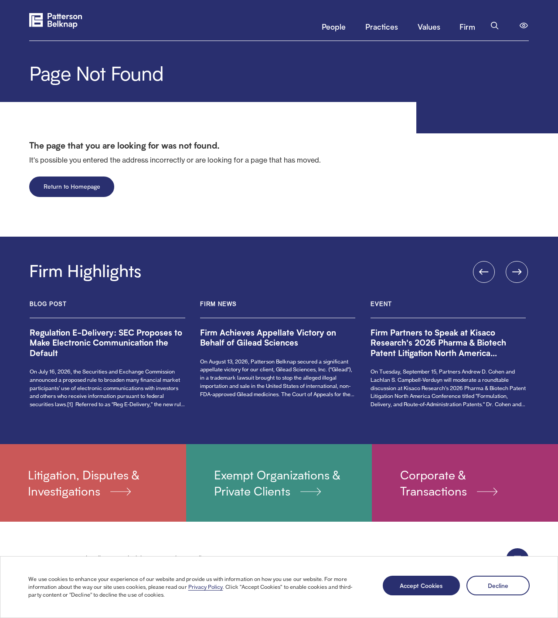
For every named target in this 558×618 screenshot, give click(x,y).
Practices (381, 26)
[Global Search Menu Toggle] (494, 25)
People (334, 26)
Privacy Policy (205, 587)
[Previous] (484, 272)
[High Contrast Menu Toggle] (523, 25)
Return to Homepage (72, 186)
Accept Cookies (421, 585)
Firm (467, 26)
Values (429, 26)
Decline (498, 585)
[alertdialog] (279, 587)
